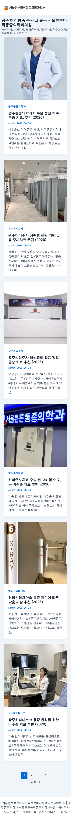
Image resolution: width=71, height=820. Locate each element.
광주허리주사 (15, 228)
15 (46, 775)
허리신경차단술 (17, 590)
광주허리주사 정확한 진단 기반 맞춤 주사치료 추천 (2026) (34, 237)
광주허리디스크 (17, 713)
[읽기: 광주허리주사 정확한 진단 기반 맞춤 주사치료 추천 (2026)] (35, 191)
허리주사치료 (15, 473)
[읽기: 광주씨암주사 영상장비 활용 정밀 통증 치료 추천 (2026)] (35, 313)
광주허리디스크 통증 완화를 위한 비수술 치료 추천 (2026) (33, 722)
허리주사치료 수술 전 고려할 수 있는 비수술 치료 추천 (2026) (34, 482)
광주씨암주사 (15, 350)
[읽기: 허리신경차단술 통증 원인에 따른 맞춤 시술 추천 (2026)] (35, 553)
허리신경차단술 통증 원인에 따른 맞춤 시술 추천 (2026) (33, 599)
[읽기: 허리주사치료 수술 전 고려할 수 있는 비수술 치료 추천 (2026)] (35, 435)
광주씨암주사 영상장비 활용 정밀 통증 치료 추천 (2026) (33, 359)
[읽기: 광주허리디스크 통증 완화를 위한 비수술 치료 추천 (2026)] (35, 675)
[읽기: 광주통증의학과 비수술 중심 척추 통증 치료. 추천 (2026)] (35, 68)
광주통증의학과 (17, 106)
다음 (35, 782)
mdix (64, 812)
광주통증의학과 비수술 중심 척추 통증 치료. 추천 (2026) (33, 115)
